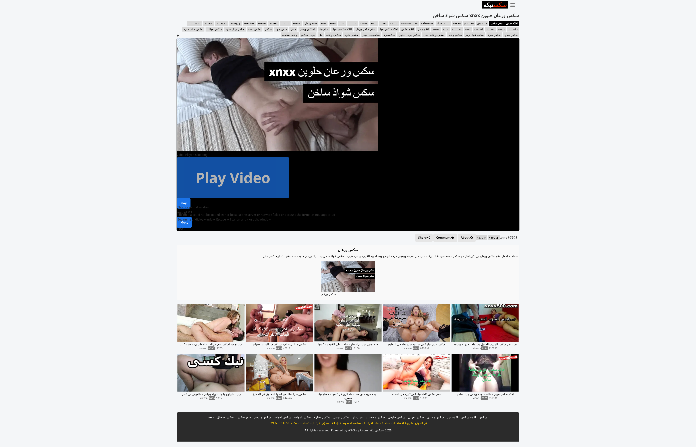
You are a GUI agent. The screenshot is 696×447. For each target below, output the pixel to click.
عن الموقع (421, 423)
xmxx (383, 23)
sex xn (457, 23)
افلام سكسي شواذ (342, 29)
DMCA (272, 423)
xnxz (468, 29)
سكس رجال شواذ (235, 29)
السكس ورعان (307, 29)
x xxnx (393, 23)
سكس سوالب (214, 29)
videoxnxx (427, 23)
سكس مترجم (262, 417)
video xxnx (443, 23)
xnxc (342, 23)
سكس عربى (416, 417)
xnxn (333, 23)
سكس (268, 29)
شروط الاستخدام (402, 423)
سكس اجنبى (341, 417)
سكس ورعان (455, 35)
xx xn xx (456, 29)
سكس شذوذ (511, 35)
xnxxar (297, 23)
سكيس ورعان (333, 35)
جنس (293, 29)
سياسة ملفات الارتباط (377, 423)
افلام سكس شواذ (388, 29)
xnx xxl (352, 23)
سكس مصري (435, 417)
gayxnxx (482, 23)
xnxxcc (285, 23)
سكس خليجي (396, 417)
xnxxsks (513, 29)
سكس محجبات (375, 417)
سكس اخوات (282, 417)
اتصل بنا (304, 423)
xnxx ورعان (310, 23)
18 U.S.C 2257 (288, 423)
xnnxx (363, 23)
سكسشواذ (389, 35)
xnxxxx (490, 29)
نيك (320, 35)
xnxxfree (249, 23)
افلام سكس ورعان (365, 29)
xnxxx (501, 29)
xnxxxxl (478, 29)
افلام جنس (512, 23)
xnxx (323, 23)
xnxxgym (222, 23)
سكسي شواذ (352, 35)
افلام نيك (323, 29)
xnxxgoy (235, 23)
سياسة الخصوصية (350, 423)
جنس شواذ (281, 29)
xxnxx (436, 29)
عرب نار (357, 417)
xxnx (445, 29)
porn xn (469, 23)
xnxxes (262, 23)
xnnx (374, 23)
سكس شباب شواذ (193, 29)
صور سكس (244, 417)
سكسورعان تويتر (371, 35)
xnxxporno (194, 23)
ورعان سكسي (289, 35)
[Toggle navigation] (513, 4)
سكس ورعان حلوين (409, 35)
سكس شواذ (494, 35)
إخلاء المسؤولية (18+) (325, 423)
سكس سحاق (225, 417)
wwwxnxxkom (409, 23)
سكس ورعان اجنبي (433, 35)
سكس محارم (322, 417)
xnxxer (274, 23)
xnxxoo (209, 23)
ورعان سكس (308, 35)
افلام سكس (497, 23)
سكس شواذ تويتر (475, 35)
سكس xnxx (254, 29)
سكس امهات (302, 417)
